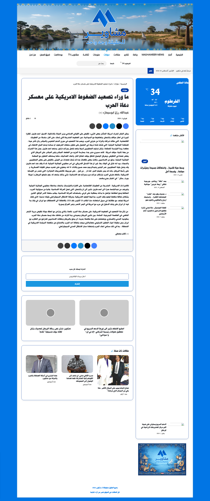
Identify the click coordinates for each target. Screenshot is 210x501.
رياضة (135, 55)
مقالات (117, 55)
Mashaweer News (153, 55)
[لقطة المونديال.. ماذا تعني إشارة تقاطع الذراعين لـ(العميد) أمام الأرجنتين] (176, 313)
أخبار (170, 55)
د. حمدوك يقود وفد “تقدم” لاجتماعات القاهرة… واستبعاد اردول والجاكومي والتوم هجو (155, 197)
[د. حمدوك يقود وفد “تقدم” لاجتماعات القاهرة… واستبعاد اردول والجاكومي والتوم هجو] (176, 198)
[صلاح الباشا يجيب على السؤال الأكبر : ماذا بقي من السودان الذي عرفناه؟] (113, 370)
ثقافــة (86, 55)
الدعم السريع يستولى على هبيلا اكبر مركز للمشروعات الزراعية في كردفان (153, 427)
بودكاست (58, 55)
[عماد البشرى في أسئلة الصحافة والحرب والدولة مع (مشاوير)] (41, 364)
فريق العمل (45, 55)
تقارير (126, 55)
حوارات (107, 55)
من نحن (32, 55)
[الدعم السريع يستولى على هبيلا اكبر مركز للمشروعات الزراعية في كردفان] (176, 428)
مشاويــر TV (73, 55)
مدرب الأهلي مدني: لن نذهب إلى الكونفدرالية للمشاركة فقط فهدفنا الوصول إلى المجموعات (80, 378)
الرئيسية (179, 55)
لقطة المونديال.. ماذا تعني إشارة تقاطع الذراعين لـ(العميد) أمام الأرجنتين (153, 211)
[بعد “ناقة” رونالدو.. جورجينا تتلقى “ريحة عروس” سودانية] (176, 185)
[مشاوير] (105, 27)
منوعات (96, 55)
